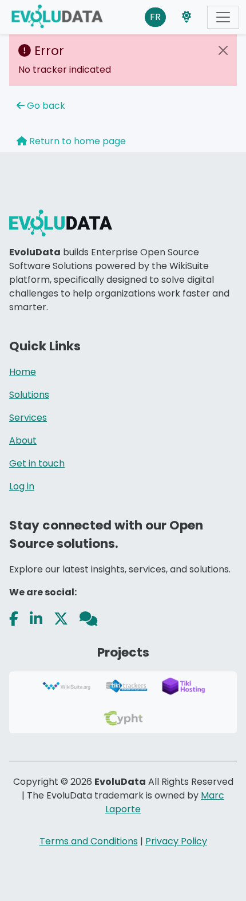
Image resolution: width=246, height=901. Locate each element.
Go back (45, 105)
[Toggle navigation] (223, 17)
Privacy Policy (176, 841)
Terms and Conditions (88, 841)
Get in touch (37, 463)
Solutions (29, 394)
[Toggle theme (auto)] (186, 17)
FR (155, 16)
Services (28, 417)
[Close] (223, 50)
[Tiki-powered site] (61, 17)
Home (22, 371)
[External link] (13, 619)
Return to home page (76, 141)
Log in (21, 486)
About (23, 440)
